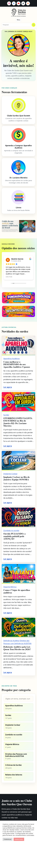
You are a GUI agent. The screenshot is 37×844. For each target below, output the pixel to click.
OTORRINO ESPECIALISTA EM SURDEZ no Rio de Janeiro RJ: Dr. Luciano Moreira (17, 422)
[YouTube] (18, 3)
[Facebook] (14, 3)
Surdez (6, 415)
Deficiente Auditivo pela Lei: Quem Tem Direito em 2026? (17, 648)
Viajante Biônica (9, 587)
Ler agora (7, 387)
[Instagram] (9, 3)
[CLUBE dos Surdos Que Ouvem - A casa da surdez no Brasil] (18, 12)
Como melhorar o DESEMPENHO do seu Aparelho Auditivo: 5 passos (16, 364)
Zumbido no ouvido (11, 530)
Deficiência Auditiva (11, 640)
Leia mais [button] (9, 277)
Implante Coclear (10, 473)
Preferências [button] (7, 839)
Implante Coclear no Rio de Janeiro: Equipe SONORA (16, 478)
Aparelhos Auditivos (11, 358)
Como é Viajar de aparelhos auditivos (16, 591)
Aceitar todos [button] (19, 839)
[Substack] (28, 3)
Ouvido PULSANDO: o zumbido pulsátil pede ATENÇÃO (14, 536)
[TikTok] (23, 3)
